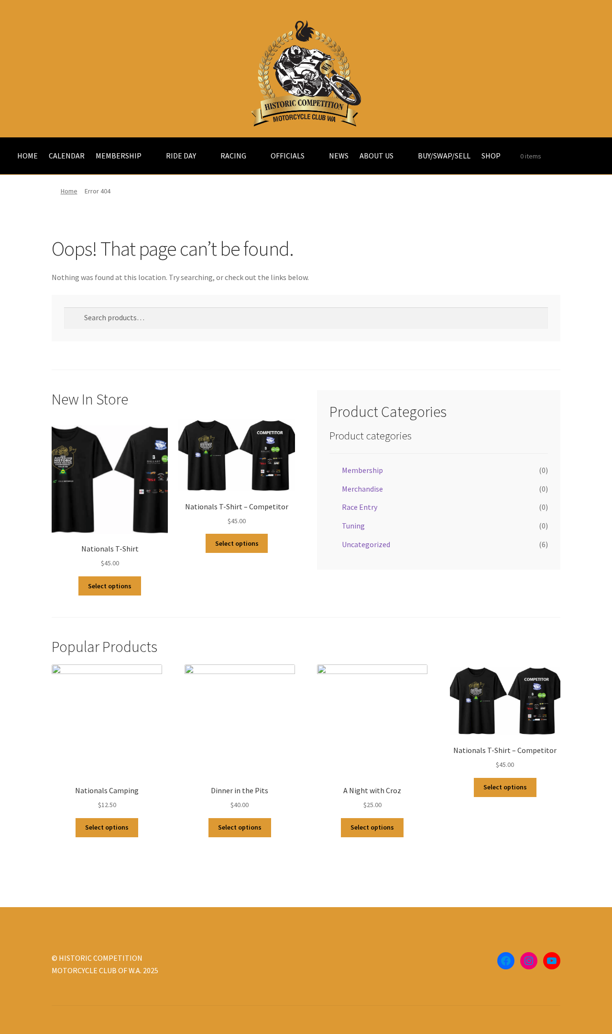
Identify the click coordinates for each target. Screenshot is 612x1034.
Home (69, 191)
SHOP (491, 155)
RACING (233, 155)
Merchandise (362, 489)
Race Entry (359, 507)
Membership (362, 470)
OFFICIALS (288, 155)
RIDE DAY (181, 155)
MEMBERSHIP (119, 155)
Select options (109, 586)
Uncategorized (366, 544)
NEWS (339, 155)
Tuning (353, 525)
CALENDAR (67, 155)
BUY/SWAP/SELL (444, 155)
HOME (27, 155)
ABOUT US (376, 155)
